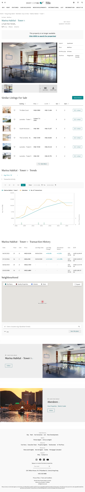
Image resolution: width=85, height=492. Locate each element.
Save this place (75, 331)
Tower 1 (42, 13)
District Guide (62, 406)
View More (44, 164)
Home (1, 13)
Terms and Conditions (46, 478)
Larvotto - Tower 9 (25, 156)
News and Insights (28, 449)
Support (43, 452)
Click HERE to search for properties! (42, 36)
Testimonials (52, 444)
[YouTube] (47, 459)
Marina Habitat (34, 13)
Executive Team (32, 444)
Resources (42, 447)
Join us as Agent (47, 439)
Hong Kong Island (10, 13)
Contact (78, 110)
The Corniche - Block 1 (26, 138)
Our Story (23, 444)
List (45, 434)
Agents (42, 437)
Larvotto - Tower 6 (25, 147)
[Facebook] (40, 459)
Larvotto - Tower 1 (25, 119)
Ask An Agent (39, 449)
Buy (28, 434)
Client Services (42, 432)
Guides (46, 449)
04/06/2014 (5, 264)
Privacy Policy (36, 478)
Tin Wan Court (24, 110)
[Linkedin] (44, 459)
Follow (8, 366)
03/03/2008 (5, 270)
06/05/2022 (5, 253)
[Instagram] (36, 459)
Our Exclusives (38, 434)
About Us (42, 442)
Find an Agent (37, 439)
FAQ (38, 454)
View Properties (52, 406)
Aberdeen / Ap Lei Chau (22, 13)
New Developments (52, 434)
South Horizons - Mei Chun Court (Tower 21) (26, 129)
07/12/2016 (5, 259)
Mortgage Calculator (55, 449)
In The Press (60, 444)
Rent (31, 434)
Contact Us (44, 454)
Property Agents (42, 444)
